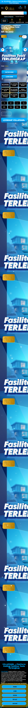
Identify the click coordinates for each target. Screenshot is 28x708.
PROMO (15, 686)
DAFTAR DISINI (9, 72)
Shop (2, 7)
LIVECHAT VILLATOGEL (14, 120)
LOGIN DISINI (9, 76)
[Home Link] (10, 8)
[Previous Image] (3, 50)
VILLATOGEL (4, 671)
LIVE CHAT (15, 703)
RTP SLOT (15, 699)
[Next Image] (25, 50)
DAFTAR (15, 695)
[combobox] (12, 13)
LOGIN (14, 690)
